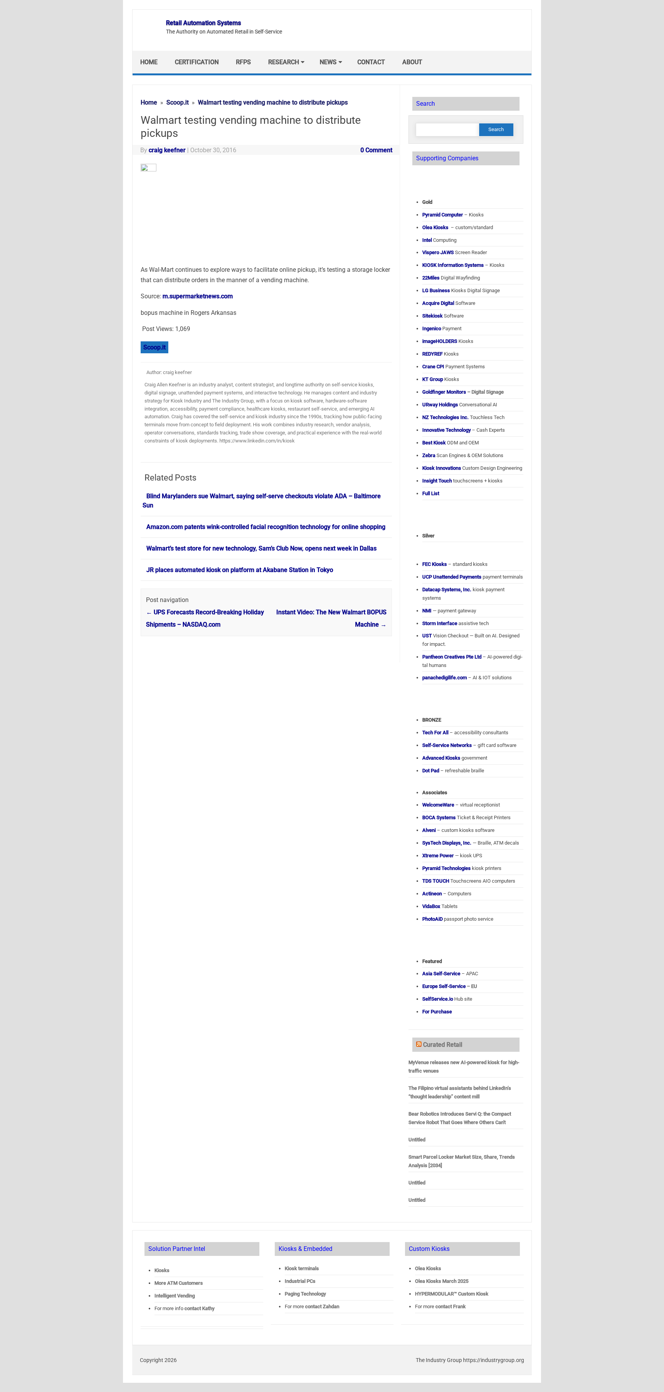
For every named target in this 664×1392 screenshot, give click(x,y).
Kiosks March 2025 (441, 1281)
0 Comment (376, 150)
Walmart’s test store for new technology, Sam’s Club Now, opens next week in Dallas (261, 548)
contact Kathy (199, 1308)
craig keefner (167, 150)
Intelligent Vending (174, 1296)
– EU (449, 986)
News (328, 62)
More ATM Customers (178, 1283)
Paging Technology (305, 1294)
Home (149, 62)
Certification (197, 62)
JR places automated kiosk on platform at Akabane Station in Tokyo (239, 570)
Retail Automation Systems (203, 23)
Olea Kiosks (428, 1268)
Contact (371, 62)
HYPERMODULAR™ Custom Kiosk (451, 1294)
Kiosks (161, 1270)
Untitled (416, 1140)
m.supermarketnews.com (198, 296)
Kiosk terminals (302, 1268)
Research (283, 62)
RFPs (243, 62)
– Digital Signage (463, 392)
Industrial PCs (300, 1281)
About (412, 62)
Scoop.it (154, 347)
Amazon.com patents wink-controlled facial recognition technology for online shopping (265, 527)
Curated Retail (442, 1044)
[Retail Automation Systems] (148, 37)
